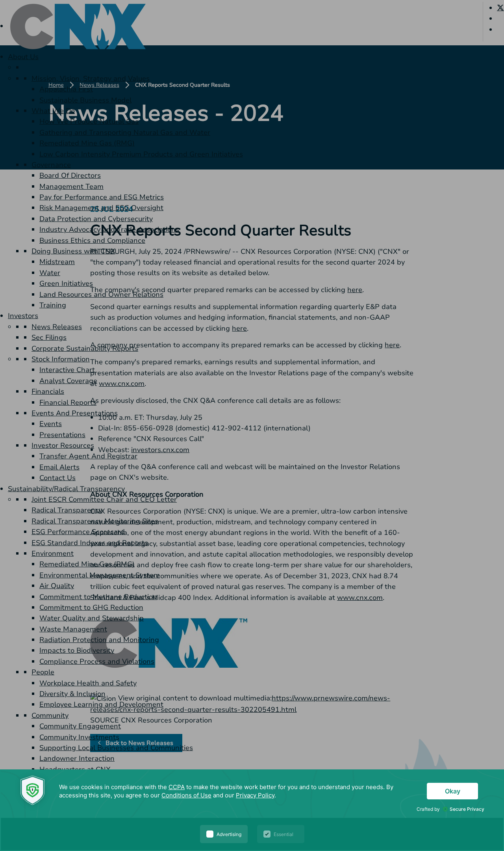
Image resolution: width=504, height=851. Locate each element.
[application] (252, 810)
